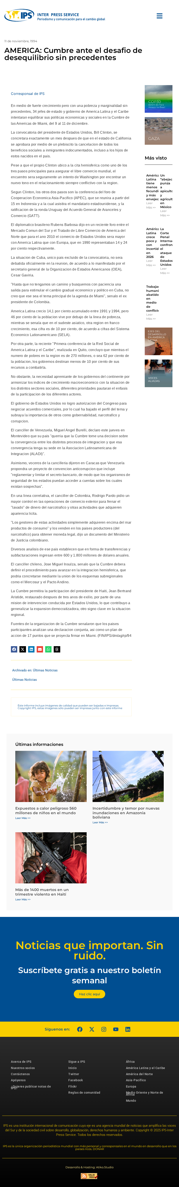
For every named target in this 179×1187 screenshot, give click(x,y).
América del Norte (139, 1074)
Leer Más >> (151, 205)
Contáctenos (20, 1074)
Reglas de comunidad (84, 1092)
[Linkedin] (127, 1029)
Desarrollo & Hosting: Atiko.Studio (89, 1167)
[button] (14, 649)
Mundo (131, 1100)
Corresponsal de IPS (28, 93)
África (130, 1061)
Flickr (72, 1086)
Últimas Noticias (45, 670)
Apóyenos (18, 1080)
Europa (131, 1086)
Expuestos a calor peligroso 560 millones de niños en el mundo (45, 810)
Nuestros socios (23, 1068)
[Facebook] (79, 1029)
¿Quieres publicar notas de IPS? (31, 1087)
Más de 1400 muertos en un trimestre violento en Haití (42, 892)
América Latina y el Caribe (145, 1068)
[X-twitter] (91, 1029)
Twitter (73, 1074)
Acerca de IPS (21, 1061)
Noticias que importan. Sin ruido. (89, 950)
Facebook (75, 1080)
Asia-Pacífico (136, 1080)
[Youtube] (115, 1029)
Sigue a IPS (76, 1061)
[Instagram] (103, 1029)
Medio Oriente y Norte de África (144, 1093)
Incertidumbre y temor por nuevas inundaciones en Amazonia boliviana (126, 812)
